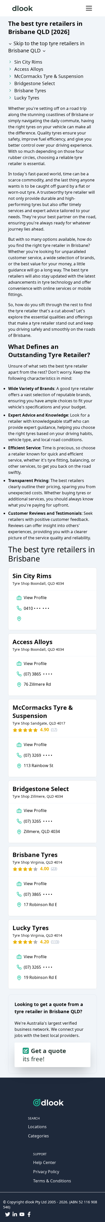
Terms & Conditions (52, 1181)
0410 (36, 608)
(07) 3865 (38, 674)
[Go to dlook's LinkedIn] (14, 1214)
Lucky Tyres (26, 98)
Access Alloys (28, 69)
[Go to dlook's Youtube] (21, 1214)
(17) (54, 729)
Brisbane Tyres (30, 90)
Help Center (44, 1162)
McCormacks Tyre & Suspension (48, 76)
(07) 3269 (38, 755)
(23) (54, 868)
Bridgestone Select (34, 83)
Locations (37, 1126)
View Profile (35, 597)
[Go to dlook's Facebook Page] (29, 1214)
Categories (38, 1136)
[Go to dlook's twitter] (7, 1214)
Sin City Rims (28, 62)
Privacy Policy (46, 1171)
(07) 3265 (38, 821)
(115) (55, 941)
